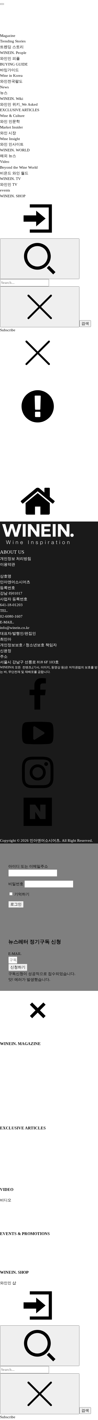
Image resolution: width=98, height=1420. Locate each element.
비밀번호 (15, 884)
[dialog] (49, 1205)
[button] (17, 967)
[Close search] (39, 306)
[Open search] (39, 258)
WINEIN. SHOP (12, 196)
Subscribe (7, 330)
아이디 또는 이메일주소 (28, 866)
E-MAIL (14, 953)
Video (4, 161)
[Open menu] (2, 4)
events (5, 190)
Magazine (7, 35)
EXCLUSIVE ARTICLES (19, 110)
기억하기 (21, 894)
